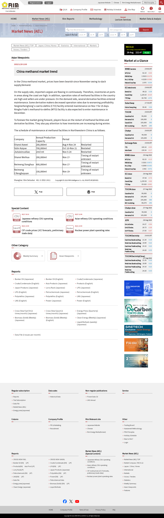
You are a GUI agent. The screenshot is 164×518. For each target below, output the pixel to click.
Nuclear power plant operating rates (100, 476)
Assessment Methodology (133, 428)
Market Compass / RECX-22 (133, 463)
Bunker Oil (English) (54, 279)
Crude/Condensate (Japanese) (90, 279)
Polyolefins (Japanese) (24, 296)
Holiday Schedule (114, 9)
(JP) (27, 463)
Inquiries (97, 9)
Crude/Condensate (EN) (58, 463)
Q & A (65, 9)
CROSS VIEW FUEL (19, 459)
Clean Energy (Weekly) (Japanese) (91, 317)
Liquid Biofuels (55, 487)
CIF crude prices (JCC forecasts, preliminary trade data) (98, 472)
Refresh (142, 12)
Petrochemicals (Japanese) (57, 292)
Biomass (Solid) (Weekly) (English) (56, 318)
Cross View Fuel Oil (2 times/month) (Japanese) (26, 312)
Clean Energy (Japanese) (21, 487)
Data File (16, 403)
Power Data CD (92, 397)
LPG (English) (21, 292)
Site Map (131, 9)
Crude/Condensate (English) (27, 283)
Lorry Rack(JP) (18, 470)
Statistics (65, 45)
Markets (93, 45)
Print (93, 192)
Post (40, 192)
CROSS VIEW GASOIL (57, 459)
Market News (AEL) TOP (23, 45)
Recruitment (54, 428)
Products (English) (85, 283)
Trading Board (129, 425)
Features (127, 490)
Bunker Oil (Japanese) (24, 279)
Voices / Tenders (20, 49)
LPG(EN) (53, 466)
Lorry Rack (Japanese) (55, 288)
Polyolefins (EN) (55, 473)
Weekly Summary (130, 483)
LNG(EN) (16, 476)
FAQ (114, 510)
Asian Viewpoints (130, 487)
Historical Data (55, 397)
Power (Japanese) (53, 300)
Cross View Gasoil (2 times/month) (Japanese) (57, 312)
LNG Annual (91, 400)
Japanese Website (104, 2)
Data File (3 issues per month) (27, 335)
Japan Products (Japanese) (26, 288)
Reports (16, 397)
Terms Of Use (83, 510)
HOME (14, 25)
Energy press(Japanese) (21, 410)
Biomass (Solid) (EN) (57, 483)
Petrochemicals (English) (88, 292)
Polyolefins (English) (55, 296)
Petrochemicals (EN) (20, 473)
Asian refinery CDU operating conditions (97, 466)
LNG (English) (21, 300)
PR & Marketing (55, 425)
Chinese (116, 2)
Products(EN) (18, 466)
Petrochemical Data (57, 480)
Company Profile (80, 9)
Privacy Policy (100, 510)
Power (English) (84, 300)
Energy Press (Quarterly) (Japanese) (87, 312)
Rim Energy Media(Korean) (131, 2)
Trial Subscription (19, 400)
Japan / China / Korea (47, 45)
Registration (35, 2)
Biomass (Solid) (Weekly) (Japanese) (25, 318)
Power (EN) (54, 476)
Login (48, 2)
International (79, 45)
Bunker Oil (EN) (18, 463)
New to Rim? (151, 12)
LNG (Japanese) (83, 296)
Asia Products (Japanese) (56, 283)
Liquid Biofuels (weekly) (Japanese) (87, 323)
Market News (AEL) (25, 25)
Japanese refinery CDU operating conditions (98, 460)
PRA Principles (149, 2)
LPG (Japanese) (83, 288)
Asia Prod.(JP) (30, 466)
